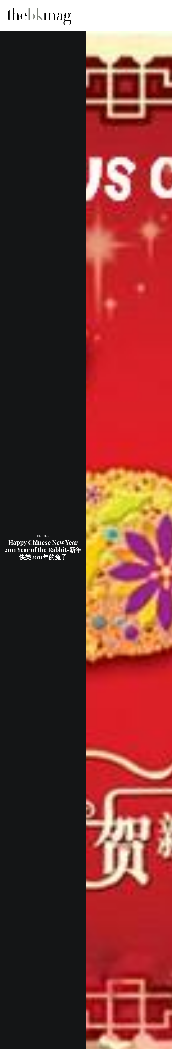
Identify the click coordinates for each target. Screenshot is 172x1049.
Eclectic (46, 536)
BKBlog (39, 536)
